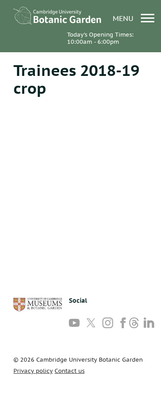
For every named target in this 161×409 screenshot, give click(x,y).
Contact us (70, 371)
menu (124, 18)
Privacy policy (33, 371)
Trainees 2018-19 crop (76, 79)
